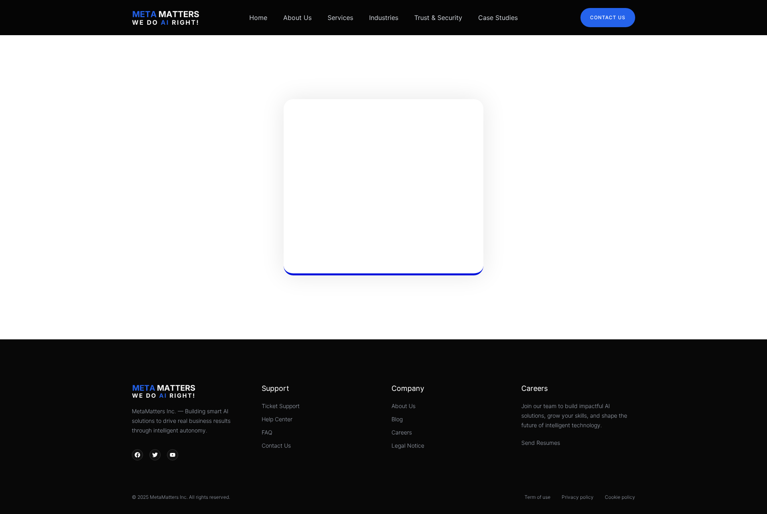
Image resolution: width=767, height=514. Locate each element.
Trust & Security (438, 18)
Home (258, 18)
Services (340, 18)
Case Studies (498, 18)
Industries (383, 18)
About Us (297, 18)
